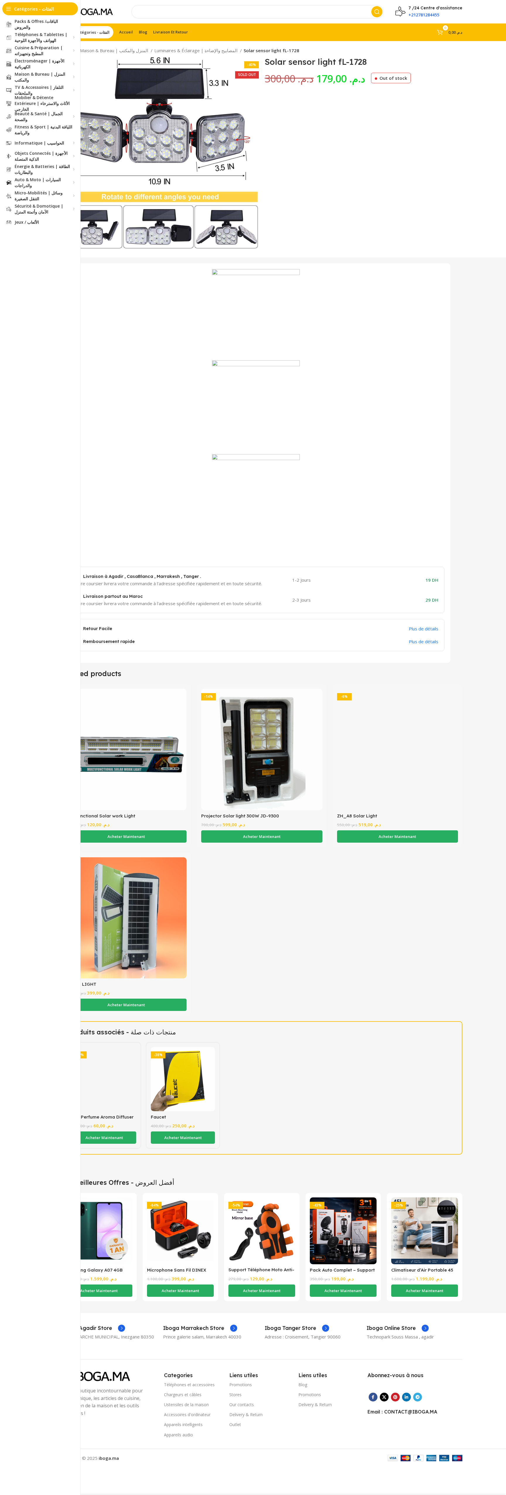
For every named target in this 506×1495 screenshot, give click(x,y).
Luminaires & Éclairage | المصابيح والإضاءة (196, 50)
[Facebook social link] (373, 1397)
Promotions (240, 1384)
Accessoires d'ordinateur (187, 1414)
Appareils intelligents (183, 1424)
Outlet (235, 1424)
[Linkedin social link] (406, 1397)
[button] (126, 836)
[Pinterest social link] (395, 1397)
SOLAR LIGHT (81, 984)
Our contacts (241, 1404)
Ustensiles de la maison (186, 1404)
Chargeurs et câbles (182, 1394)
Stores (235, 1394)
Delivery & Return (246, 1414)
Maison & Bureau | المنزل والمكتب (114, 50)
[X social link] (384, 1397)
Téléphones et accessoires (189, 1384)
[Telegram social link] (417, 1397)
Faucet (158, 1117)
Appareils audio (178, 1435)
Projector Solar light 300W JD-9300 (240, 816)
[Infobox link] (93, 1328)
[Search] (376, 11)
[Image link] (97, 1376)
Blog (302, 1384)
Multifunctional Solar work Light (100, 816)
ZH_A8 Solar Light (357, 816)
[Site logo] (90, 11)
